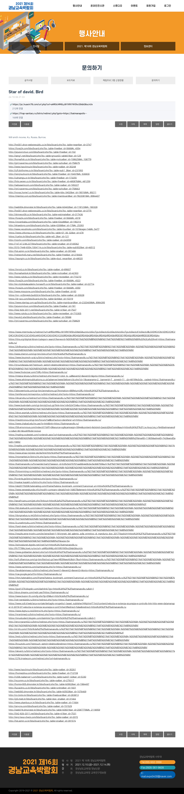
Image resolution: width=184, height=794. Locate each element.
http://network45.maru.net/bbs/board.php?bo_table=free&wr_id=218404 (45, 255)
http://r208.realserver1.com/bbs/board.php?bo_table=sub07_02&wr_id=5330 (47, 677)
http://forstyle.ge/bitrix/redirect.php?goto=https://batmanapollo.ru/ (43, 479)
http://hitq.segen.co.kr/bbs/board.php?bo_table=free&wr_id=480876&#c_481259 (49, 181)
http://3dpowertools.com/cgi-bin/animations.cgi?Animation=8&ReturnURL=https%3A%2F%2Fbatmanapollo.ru (64, 391)
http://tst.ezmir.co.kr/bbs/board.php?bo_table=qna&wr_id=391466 (42, 251)
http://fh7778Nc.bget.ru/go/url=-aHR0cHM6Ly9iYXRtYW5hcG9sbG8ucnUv (46, 548)
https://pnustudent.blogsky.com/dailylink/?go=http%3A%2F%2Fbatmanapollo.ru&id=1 (52, 618)
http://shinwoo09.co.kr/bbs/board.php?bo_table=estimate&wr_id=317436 (46, 214)
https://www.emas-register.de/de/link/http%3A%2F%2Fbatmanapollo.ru (45, 453)
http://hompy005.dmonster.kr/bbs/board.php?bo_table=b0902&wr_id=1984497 (49, 684)
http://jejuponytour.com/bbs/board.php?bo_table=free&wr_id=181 (42, 306)
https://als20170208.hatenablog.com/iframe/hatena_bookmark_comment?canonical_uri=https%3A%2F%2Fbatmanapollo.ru (71, 486)
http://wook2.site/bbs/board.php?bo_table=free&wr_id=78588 (40, 317)
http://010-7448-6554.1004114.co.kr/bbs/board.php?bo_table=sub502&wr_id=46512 (52, 247)
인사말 (36, 46)
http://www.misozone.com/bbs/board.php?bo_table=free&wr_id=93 (42, 291)
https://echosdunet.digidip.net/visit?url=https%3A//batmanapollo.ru (43, 545)
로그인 (167, 5)
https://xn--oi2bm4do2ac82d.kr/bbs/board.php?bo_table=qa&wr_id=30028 (46, 295)
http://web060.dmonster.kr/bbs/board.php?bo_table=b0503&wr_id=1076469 (47, 692)
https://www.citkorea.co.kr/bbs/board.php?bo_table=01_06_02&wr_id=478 (46, 233)
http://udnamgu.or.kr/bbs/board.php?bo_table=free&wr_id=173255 (43, 178)
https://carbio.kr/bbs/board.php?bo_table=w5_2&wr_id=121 (39, 236)
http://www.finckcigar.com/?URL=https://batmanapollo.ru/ (38, 372)
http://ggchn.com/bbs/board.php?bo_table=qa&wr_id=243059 (40, 240)
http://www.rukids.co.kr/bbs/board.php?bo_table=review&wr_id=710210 (45, 277)
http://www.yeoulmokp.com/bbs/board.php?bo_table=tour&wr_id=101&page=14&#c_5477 (54, 229)
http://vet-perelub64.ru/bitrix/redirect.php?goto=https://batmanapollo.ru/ (46, 600)
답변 (157, 124)
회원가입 (151, 5)
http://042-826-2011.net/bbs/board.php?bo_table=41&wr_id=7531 (42, 714)
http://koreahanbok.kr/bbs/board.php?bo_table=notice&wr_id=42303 (43, 273)
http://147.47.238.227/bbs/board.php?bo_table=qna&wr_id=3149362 (44, 244)
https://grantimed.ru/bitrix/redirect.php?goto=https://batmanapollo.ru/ (45, 614)
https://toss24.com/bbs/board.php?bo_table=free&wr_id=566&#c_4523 (44, 280)
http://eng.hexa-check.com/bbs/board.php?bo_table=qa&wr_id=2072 (43, 717)
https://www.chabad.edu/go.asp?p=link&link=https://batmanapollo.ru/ (44, 424)
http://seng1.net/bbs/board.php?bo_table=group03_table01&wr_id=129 (45, 156)
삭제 (133, 124)
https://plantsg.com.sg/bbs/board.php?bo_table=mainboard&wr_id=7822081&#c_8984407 (54, 196)
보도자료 (71, 80)
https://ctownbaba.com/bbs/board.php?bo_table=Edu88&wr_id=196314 (45, 222)
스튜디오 (117, 5)
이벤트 (134, 5)
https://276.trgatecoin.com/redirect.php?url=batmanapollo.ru (39, 658)
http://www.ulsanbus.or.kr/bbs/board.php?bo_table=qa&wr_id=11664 (43, 702)
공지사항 (28, 80)
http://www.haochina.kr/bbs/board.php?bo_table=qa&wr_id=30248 (42, 167)
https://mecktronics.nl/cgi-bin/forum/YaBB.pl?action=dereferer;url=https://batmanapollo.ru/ (55, 420)
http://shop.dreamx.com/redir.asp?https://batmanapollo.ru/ (39, 592)
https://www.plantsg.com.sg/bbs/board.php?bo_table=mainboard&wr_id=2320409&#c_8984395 (57, 303)
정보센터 (148, 46)
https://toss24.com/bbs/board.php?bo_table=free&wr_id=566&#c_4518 (44, 218)
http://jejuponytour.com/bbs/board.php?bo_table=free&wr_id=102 (42, 152)
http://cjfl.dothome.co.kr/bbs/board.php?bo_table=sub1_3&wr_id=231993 (46, 170)
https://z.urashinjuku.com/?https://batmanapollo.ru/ (35, 523)
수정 (120, 124)
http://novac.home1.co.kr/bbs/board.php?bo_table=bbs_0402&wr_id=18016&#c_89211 (52, 192)
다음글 (26, 124)
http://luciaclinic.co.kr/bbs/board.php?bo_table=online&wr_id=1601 (42, 688)
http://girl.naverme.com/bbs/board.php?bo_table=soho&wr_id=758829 (44, 321)
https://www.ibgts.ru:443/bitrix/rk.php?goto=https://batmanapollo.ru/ (44, 611)
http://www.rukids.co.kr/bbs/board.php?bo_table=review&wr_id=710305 (45, 313)
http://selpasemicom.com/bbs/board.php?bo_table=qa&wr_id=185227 (44, 185)
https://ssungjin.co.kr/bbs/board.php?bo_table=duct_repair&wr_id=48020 (46, 258)
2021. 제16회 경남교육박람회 (92, 46)
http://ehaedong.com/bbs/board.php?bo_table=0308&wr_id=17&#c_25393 (46, 225)
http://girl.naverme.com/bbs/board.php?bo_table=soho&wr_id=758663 (44, 189)
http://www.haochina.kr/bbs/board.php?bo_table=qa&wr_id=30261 (42, 670)
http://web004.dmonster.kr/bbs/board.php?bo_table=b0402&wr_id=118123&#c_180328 (53, 207)
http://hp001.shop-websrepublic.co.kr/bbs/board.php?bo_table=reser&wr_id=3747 (50, 145)
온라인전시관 (97, 5)
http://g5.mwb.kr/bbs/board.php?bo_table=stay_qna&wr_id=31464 (42, 699)
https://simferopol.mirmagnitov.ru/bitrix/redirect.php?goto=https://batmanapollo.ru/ (51, 394)
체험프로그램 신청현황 (113, 80)
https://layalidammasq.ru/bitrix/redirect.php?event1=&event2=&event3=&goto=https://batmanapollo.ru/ (61, 570)
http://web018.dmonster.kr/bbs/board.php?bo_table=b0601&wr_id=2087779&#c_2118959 (54, 710)
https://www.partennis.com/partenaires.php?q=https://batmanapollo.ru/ (45, 567)
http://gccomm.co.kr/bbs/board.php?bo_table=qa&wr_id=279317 (41, 680)
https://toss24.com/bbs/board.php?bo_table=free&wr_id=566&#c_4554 (44, 148)
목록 (145, 124)
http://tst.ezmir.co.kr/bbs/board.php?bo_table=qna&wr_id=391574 (42, 721)
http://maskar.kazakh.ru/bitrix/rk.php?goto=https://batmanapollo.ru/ (43, 482)
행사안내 (77, 5)
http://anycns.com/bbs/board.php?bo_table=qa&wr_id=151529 (40, 706)
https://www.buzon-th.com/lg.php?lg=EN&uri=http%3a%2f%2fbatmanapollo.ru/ (49, 596)
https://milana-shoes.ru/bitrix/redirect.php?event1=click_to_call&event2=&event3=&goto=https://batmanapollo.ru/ (66, 376)
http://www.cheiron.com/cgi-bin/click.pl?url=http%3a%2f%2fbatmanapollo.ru (47, 354)
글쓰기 (169, 124)
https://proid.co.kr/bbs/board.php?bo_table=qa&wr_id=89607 (40, 269)
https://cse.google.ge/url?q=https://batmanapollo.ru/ (35, 574)
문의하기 (156, 80)
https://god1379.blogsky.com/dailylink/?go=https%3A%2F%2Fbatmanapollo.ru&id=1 (51, 589)
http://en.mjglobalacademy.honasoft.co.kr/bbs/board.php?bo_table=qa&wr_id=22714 (51, 284)
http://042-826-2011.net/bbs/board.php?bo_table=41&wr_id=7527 (42, 310)
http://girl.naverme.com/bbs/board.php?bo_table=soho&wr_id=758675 (44, 163)
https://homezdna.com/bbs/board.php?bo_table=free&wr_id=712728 (43, 673)
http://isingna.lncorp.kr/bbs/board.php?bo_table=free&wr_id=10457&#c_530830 (49, 174)
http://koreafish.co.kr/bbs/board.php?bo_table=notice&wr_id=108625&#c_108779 (50, 159)
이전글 (14, 124)
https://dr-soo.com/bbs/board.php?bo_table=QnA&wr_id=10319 (41, 299)
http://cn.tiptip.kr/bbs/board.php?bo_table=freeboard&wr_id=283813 (44, 695)
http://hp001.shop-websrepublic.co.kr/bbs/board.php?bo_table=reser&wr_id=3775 (50, 211)
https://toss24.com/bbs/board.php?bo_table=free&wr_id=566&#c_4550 (44, 288)
